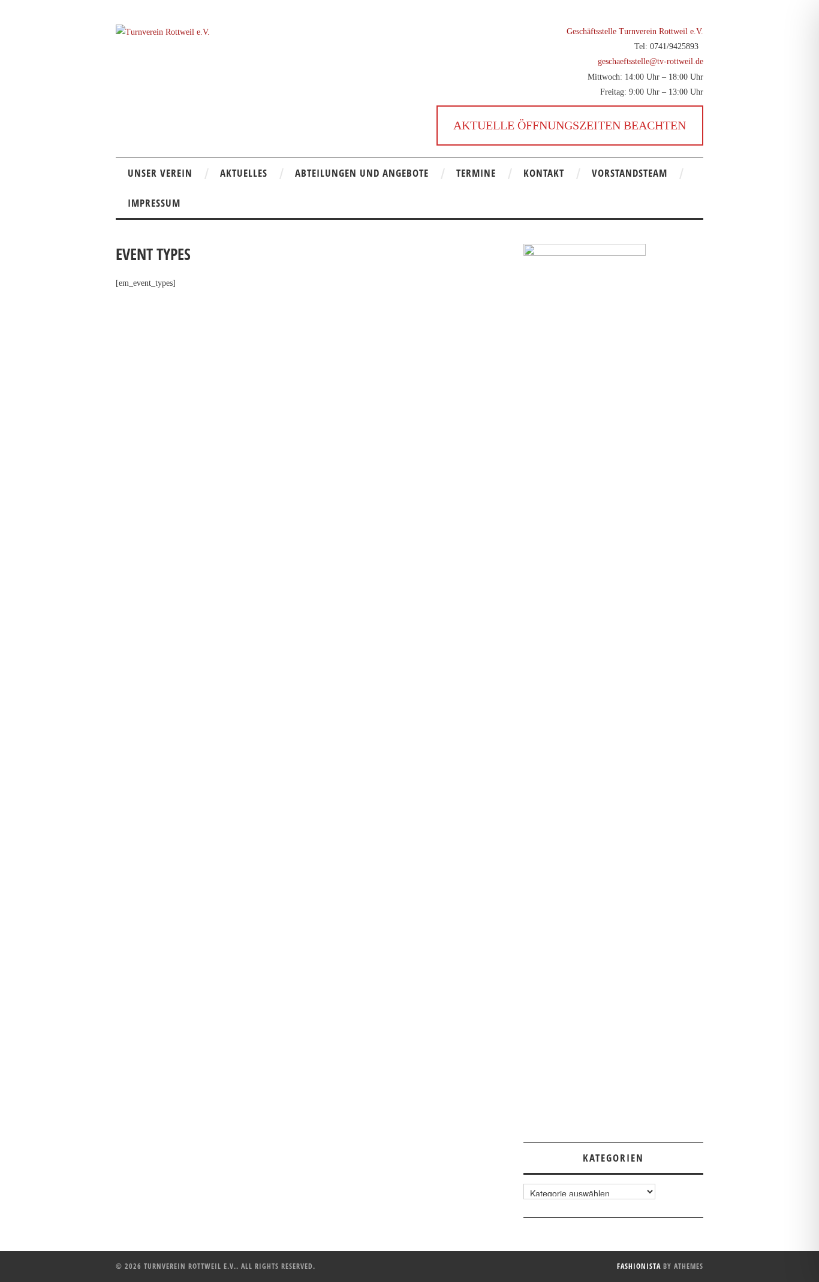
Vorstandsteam (629, 173)
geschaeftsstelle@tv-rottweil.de (650, 61)
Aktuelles (243, 173)
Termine (476, 173)
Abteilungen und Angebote (362, 173)
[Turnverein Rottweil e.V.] (163, 31)
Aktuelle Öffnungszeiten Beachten (569, 125)
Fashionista (639, 1266)
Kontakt (543, 173)
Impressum (154, 203)
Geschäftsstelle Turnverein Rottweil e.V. (635, 31)
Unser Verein (160, 173)
